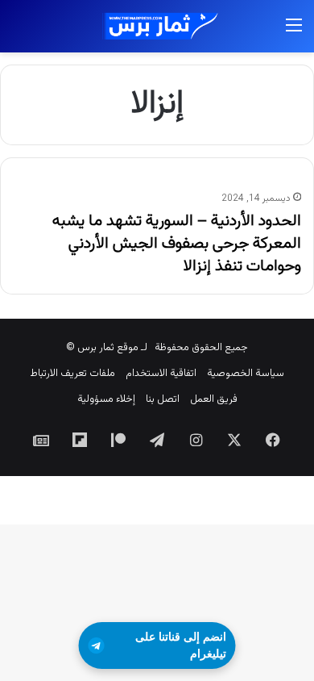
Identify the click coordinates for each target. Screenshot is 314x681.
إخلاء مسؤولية (106, 399)
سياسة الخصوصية (245, 374)
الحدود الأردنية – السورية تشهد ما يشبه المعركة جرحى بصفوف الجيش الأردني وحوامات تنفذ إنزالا (176, 243)
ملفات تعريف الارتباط (72, 374)
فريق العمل (214, 399)
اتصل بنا (163, 399)
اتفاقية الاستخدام (161, 374)
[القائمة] (294, 33)
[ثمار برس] (157, 26)
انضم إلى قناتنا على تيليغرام (180, 645)
